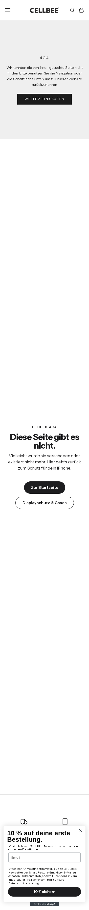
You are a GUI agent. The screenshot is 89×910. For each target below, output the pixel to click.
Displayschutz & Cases (44, 502)
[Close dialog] (81, 831)
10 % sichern (44, 892)
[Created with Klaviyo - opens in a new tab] (44, 904)
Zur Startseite (44, 487)
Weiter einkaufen (44, 99)
